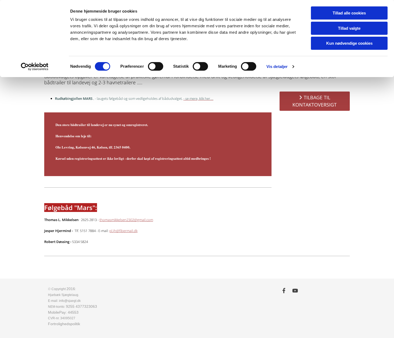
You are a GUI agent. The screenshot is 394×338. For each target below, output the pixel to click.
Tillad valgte (349, 28)
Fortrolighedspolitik (64, 324)
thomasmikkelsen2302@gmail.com (126, 219)
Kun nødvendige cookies (349, 43)
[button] (315, 101)
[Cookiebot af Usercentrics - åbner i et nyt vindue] (34, 67)
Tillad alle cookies (349, 13)
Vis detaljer (277, 66)
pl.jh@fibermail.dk (123, 230)
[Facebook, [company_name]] (284, 290)
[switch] (155, 66)
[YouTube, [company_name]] (295, 290)
